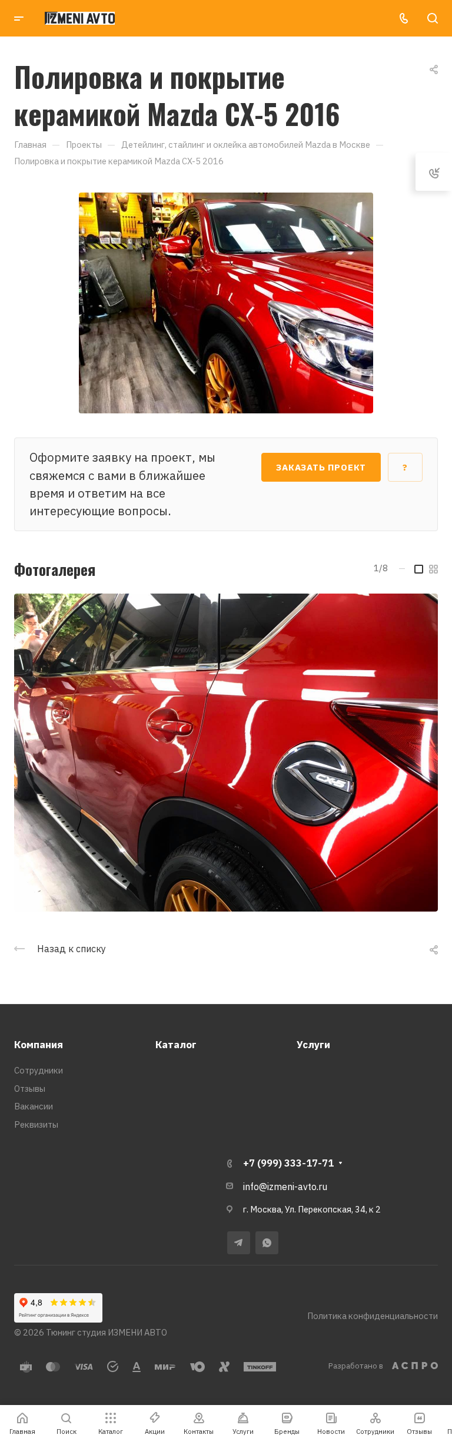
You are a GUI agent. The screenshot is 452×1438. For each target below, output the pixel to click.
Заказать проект (321, 467)
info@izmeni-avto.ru (285, 1186)
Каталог (176, 1044)
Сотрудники (38, 1070)
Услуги (313, 1044)
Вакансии (33, 1106)
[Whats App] (266, 1242)
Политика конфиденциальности (372, 1315)
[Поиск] (432, 18)
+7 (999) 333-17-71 (288, 1163)
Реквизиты (36, 1124)
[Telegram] (238, 1242)
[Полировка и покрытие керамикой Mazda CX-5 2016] (226, 302)
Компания (38, 1044)
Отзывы (29, 1088)
